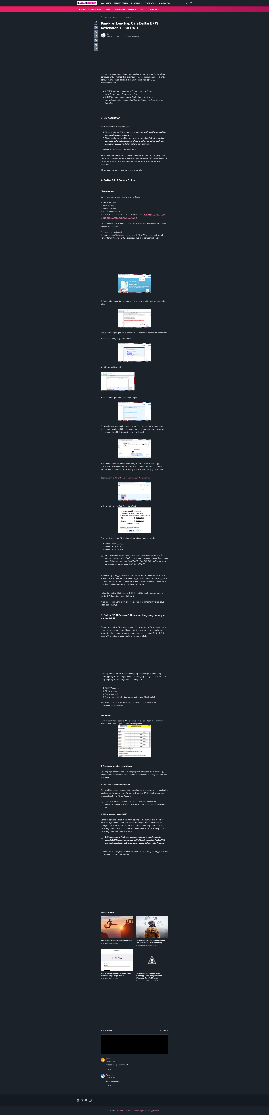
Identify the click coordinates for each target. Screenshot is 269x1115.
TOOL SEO (149, 3)
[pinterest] (96, 45)
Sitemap (156, 1111)
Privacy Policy (147, 1111)
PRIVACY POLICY (121, 3)
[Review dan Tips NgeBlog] (87, 3)
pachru (108, 1059)
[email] (96, 49)
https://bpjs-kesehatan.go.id (122, 235)
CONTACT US (164, 3)
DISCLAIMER (106, 3)
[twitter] (96, 32)
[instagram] (90, 1100)
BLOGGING (135, 3)
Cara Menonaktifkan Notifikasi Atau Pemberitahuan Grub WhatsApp (150, 941)
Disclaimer (137, 1111)
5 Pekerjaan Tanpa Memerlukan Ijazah (116, 940)
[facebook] (96, 27)
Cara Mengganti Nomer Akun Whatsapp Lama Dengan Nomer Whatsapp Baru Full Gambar (149, 975)
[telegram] (96, 40)
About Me (120, 1111)
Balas (109, 1069)
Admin (108, 1075)
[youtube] (86, 1100)
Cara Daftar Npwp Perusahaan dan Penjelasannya (130, 478)
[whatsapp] (96, 36)
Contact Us (129, 1111)
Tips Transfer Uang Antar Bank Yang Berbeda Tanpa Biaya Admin (116, 974)
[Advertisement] (134, 55)
